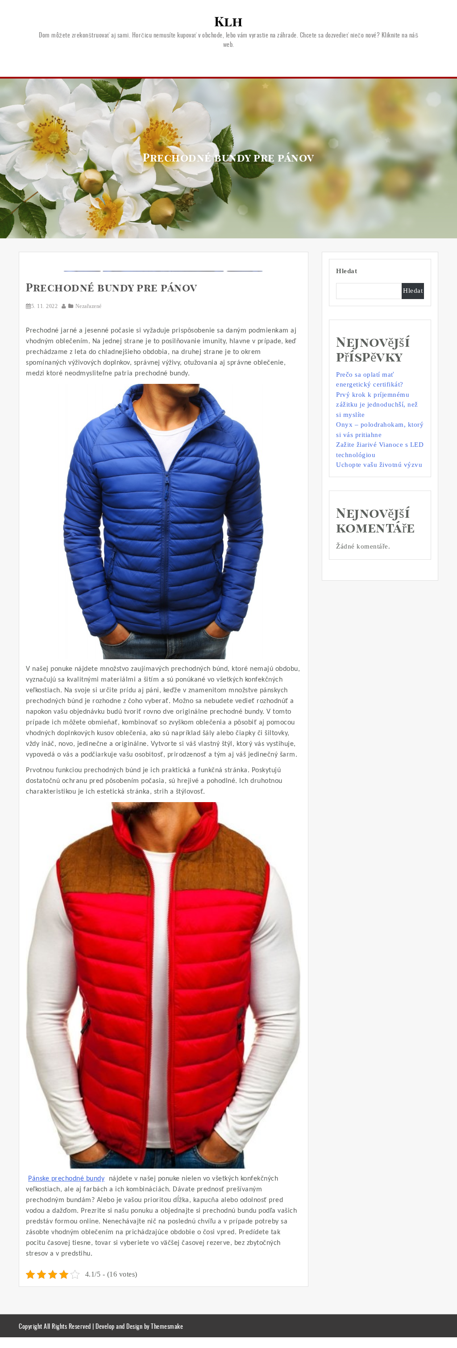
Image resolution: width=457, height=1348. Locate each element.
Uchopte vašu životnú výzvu (379, 464)
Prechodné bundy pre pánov (111, 288)
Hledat (346, 271)
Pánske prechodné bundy (66, 1178)
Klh (228, 22)
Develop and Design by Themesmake (139, 1326)
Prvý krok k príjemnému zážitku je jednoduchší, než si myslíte (377, 404)
